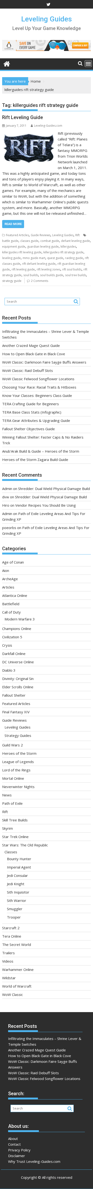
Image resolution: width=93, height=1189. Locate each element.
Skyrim (7, 828)
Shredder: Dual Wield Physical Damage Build (54, 488)
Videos (7, 961)
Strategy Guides (18, 735)
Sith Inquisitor (18, 892)
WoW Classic (12, 994)
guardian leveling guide (43, 247)
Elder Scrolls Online (17, 686)
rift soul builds (72, 269)
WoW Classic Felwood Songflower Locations (38, 378)
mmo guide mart (34, 258)
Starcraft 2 (11, 927)
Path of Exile (12, 803)
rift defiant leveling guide (39, 264)
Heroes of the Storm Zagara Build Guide (35, 459)
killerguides (68, 247)
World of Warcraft (16, 986)
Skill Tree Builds (15, 820)
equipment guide (13, 247)
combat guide (49, 241)
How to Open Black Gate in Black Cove (33, 353)
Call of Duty (11, 612)
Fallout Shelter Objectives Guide (28, 428)
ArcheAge (10, 578)
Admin (7, 488)
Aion (5, 570)
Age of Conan (13, 562)
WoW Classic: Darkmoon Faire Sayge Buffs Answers (44, 362)
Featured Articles (17, 235)
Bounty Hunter (19, 858)
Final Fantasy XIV (16, 711)
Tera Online (11, 936)
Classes (11, 851)
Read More (13, 224)
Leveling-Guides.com (48, 126)
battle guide (10, 241)
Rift (77, 235)
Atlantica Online (14, 595)
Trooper (14, 917)
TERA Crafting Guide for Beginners (30, 403)
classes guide (29, 241)
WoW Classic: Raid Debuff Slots (27, 370)
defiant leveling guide (75, 241)
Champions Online (16, 628)
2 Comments (39, 281)
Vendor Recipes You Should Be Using (45, 505)
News (7, 795)
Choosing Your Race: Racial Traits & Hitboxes (39, 387)
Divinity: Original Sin (18, 678)
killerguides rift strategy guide (63, 252)
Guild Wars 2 (12, 745)
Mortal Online (13, 778)
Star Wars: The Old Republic (25, 845)
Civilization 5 (12, 636)
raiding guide (74, 258)
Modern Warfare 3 (20, 619)
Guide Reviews (40, 235)
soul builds (30, 275)
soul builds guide (51, 275)
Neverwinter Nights (18, 786)
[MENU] (88, 63)
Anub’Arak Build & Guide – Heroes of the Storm (40, 451)
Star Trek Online (15, 836)
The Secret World (16, 944)
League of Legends (18, 761)
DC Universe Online (18, 661)
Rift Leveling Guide (22, 117)
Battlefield (10, 603)
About (13, 1138)
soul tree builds (75, 275)
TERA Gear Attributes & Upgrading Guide (36, 420)
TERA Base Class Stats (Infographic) (31, 412)
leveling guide (11, 258)
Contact (14, 1144)
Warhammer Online (18, 969)
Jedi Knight (15, 883)
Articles (8, 587)
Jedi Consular (17, 875)
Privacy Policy (19, 1150)
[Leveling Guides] (6, 63)
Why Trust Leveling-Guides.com (34, 1161)
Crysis (7, 645)
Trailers (8, 952)
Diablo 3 (9, 670)
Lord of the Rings (16, 770)
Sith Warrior (16, 900)
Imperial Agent (19, 867)
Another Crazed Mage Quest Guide (31, 345)
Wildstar (9, 977)
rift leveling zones (48, 269)
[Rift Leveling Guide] (28, 133)
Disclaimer (16, 1155)
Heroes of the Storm (19, 753)
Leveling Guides (46, 19)
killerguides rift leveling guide (21, 252)
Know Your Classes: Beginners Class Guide (37, 395)
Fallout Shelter (14, 695)
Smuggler (14, 908)
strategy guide (11, 281)
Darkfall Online (14, 653)
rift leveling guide (23, 269)
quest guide (55, 258)
